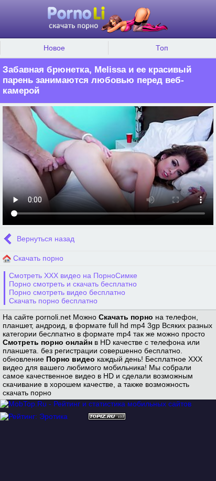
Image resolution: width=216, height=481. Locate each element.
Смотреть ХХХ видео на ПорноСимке (73, 275)
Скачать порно (37, 258)
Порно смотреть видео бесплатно (67, 292)
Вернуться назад (44, 238)
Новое (54, 48)
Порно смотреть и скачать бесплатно (73, 284)
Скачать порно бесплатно (53, 300)
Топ (162, 48)
